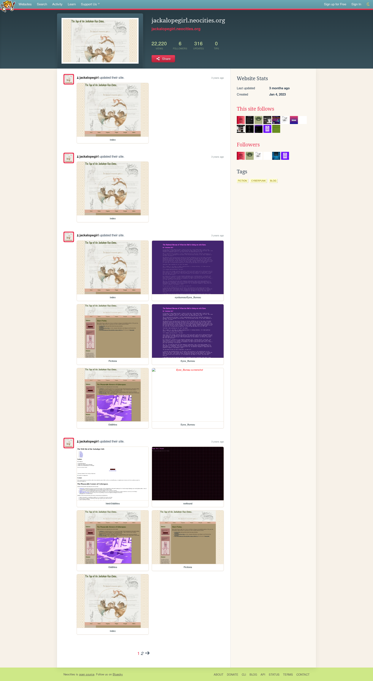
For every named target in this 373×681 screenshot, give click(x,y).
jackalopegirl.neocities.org (176, 28)
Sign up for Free (335, 4)
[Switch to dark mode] (368, 4)
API (263, 674)
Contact (303, 674)
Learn (72, 4)
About (218, 674)
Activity (57, 4)
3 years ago (217, 77)
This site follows (255, 109)
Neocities (69, 674)
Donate (232, 674)
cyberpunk (258, 180)
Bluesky (118, 674)
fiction (242, 180)
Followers (248, 144)
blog (273, 180)
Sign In (356, 4)
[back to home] (8, 6)
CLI (244, 674)
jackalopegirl (89, 77)
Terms (288, 674)
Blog (253, 674)
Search (42, 4)
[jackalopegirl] (68, 79)
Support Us (89, 4)
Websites (25, 4)
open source (86, 674)
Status (274, 674)
